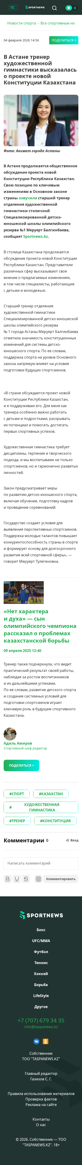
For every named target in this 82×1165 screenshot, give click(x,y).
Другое (41, 1006)
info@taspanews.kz (41, 1026)
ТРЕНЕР (18, 820)
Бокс (41, 929)
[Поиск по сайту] (54, 8)
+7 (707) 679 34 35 (41, 1020)
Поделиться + (64, 40)
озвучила (28, 197)
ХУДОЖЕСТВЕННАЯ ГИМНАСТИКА (42, 807)
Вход (74, 840)
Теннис (41, 962)
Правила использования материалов (41, 1093)
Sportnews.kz (35, 236)
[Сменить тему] (71, 8)
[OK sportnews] (45, 1041)
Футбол (41, 951)
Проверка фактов (41, 1099)
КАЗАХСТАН (52, 793)
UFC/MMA (41, 940)
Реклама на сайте (41, 1104)
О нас (41, 1124)
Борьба (41, 984)
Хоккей (41, 973)
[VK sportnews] (36, 1041)
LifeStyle (41, 995)
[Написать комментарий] (41, 863)
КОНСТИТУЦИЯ (56, 820)
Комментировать (61, 879)
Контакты (41, 1119)
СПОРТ (18, 793)
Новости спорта (21, 23)
